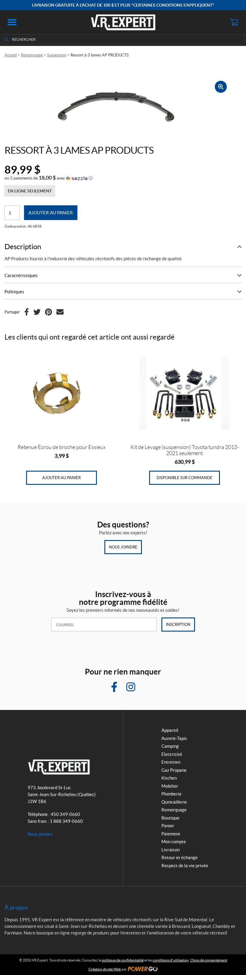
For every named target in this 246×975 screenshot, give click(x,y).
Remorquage (32, 55)
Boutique (170, 817)
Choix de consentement (208, 960)
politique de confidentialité (123, 960)
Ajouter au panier (50, 212)
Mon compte (173, 841)
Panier (167, 825)
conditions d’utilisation (171, 960)
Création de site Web (104, 969)
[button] (12, 22)
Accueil (10, 55)
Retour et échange (179, 857)
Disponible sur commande (184, 477)
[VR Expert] (123, 22)
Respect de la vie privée (184, 865)
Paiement (170, 833)
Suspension (56, 55)
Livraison (170, 849)
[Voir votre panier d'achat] (234, 22)
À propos (16, 907)
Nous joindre (123, 547)
